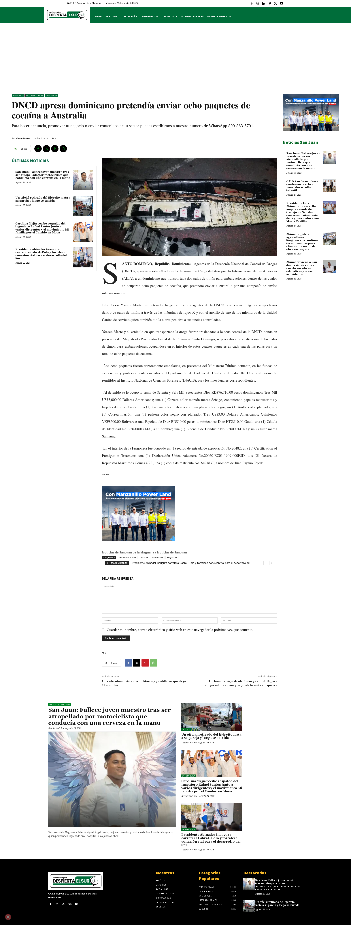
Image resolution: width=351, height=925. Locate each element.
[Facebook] (252, 4)
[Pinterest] (270, 4)
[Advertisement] (175, 59)
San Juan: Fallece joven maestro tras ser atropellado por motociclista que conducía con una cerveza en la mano (42, 175)
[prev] (265, 563)
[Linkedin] (264, 4)
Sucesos (186, 729)
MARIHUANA (157, 557)
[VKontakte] (70, 904)
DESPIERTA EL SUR (127, 557)
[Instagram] (258, 4)
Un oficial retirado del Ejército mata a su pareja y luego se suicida (42, 199)
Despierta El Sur (56, 728)
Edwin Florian (23, 138)
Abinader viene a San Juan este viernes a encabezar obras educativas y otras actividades (301, 268)
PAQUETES (172, 557)
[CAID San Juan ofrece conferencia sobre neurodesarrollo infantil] (329, 185)
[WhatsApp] (63, 148)
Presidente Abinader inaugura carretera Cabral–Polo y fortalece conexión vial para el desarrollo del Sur (41, 254)
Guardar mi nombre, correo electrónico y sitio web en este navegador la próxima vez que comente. (180, 630)
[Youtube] (281, 4)
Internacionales (34, 95)
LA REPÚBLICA (188, 776)
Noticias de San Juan (59, 704)
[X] (275, 4)
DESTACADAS (18, 95)
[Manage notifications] (8, 917)
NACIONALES (51, 95)
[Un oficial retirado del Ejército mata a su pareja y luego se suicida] (83, 206)
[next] (271, 563)
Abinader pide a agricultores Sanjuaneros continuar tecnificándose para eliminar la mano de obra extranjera (303, 242)
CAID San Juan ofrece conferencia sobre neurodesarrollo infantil (302, 186)
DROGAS (144, 557)
